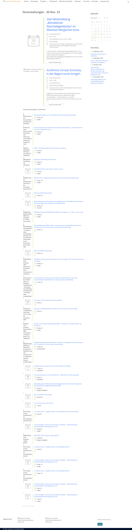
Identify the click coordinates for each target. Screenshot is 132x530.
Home (26, 1)
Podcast (78, 1)
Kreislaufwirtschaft (54, 45)
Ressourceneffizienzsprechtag (42, 193)
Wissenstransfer (65, 1)
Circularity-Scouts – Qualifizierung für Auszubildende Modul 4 (51, 471)
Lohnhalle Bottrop (54, 83)
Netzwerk (53, 1)
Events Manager (31, 506)
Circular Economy (54, 44)
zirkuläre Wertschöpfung (56, 89)
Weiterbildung (53, 41)
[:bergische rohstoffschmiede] (12, 1)
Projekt (43, 1)
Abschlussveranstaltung (56, 85)
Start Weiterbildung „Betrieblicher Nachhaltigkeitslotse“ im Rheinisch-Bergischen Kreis (63, 24)
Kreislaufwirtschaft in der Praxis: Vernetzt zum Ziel (48, 169)
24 (95, 37)
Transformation (53, 47)
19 (101, 34)
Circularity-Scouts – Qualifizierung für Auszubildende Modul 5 (51, 447)
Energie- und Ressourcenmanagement (71, 44)
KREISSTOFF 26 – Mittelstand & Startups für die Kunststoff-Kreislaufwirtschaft (56, 178)
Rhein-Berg (73, 45)
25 (92, 25)
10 (95, 31)
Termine (86, 1)
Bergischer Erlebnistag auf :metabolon (45, 159)
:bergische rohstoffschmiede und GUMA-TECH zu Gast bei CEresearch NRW (55, 309)
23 (92, 37)
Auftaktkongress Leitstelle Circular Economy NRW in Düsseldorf (52, 366)
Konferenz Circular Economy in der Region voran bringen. (64, 72)
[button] (128, 1)
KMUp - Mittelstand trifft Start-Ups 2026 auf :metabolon (50, 148)
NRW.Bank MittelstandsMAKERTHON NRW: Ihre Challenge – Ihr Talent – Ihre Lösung (58, 212)
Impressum (104, 1)
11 (98, 31)
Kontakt (95, 1)
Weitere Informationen (55, 62)
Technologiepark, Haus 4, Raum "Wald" (60, 39)
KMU (61, 88)
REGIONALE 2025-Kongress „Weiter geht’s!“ (46, 435)
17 (95, 34)
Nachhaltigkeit (65, 45)
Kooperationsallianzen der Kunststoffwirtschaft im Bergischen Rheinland (55, 115)
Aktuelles (34, 1)
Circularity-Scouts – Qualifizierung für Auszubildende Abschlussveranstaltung (56, 411)
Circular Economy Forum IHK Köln (43, 403)
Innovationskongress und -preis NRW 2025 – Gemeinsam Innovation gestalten (56, 375)
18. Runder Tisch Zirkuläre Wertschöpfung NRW (48, 300)
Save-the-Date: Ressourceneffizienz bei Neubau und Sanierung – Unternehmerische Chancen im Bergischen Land (99, 71)
